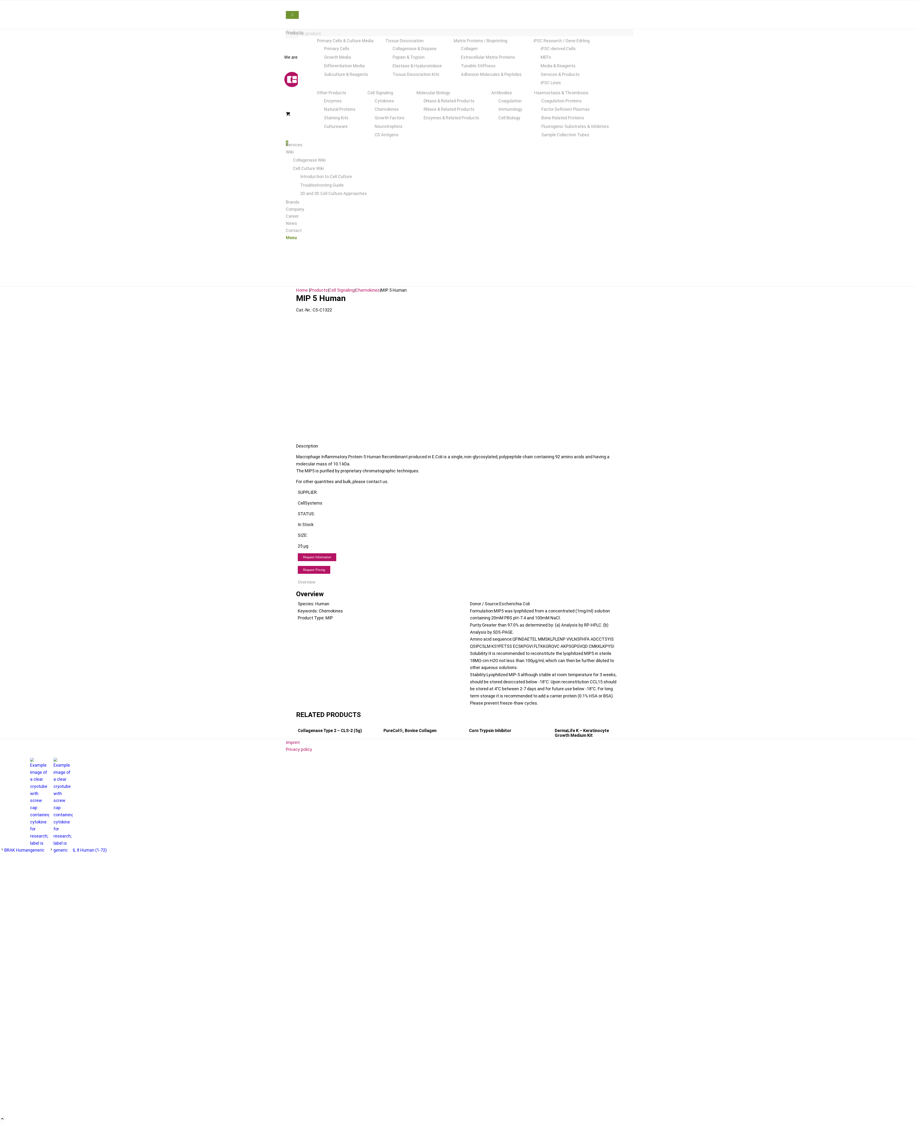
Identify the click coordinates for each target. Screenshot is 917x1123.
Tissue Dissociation (404, 40)
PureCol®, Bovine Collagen (410, 730)
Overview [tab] (306, 582)
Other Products (331, 92)
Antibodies (501, 92)
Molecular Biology (433, 92)
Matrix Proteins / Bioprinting (480, 40)
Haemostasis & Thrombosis (561, 92)
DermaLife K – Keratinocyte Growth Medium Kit (582, 733)
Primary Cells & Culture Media (345, 40)
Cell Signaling (380, 92)
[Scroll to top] (2, 1119)
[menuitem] (459, 32)
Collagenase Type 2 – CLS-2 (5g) (330, 730)
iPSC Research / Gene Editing (561, 40)
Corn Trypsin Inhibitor (490, 730)
